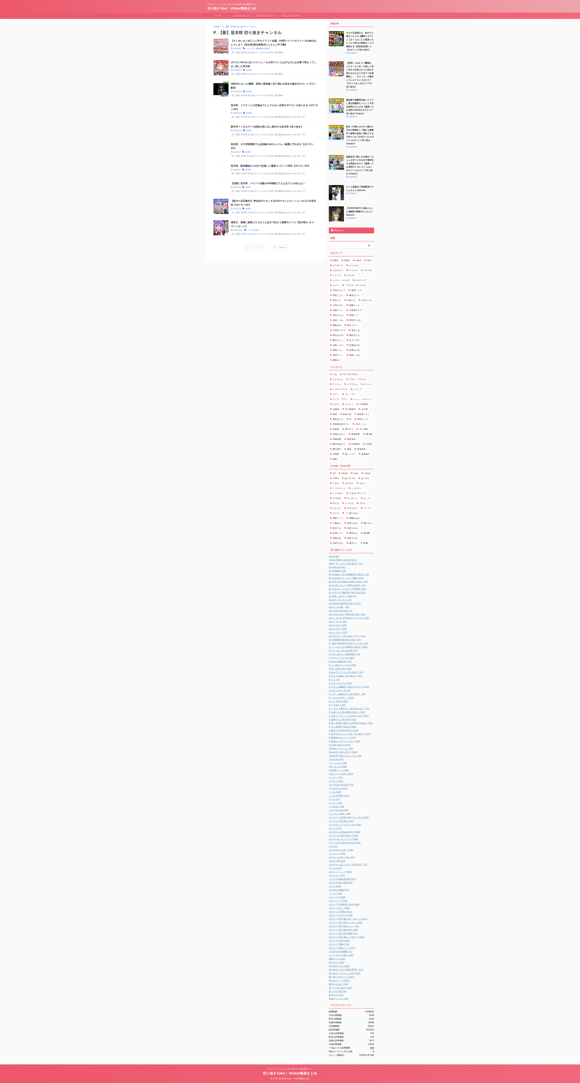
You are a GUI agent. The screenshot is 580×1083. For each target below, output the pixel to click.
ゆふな (336, 503)
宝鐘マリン (338, 310)
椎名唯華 (259, 48)
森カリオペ (352, 325)
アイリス (353, 270)
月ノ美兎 (363, 429)
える (335, 374)
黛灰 (335, 459)
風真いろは (354, 355)
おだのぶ (349, 483)
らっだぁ (349, 503)
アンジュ (337, 384)
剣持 (335, 414)
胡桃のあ (337, 538)
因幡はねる (354, 518)
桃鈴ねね (337, 325)
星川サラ (349, 429)
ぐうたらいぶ (339, 488)
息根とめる (352, 523)
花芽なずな (338, 543)
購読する (338, 230)
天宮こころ (361, 424)
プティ (336, 394)
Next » (283, 247)
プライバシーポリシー (266, 16)
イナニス (337, 275)
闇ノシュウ (350, 454)
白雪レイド (338, 533)
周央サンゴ (362, 419)
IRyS (369, 260)
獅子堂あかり (339, 444)
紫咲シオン (338, 350)
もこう (367, 498)
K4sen (345, 473)
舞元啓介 (337, 449)
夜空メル (337, 300)
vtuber (367, 473)
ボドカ (336, 513)
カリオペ (351, 275)
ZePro (336, 478)
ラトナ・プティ (340, 399)
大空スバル (366, 300)
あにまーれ (350, 478)
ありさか (365, 478)
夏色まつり (354, 295)
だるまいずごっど (357, 493)
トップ (218, 16)
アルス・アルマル (357, 379)
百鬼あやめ (354, 345)
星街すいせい (355, 320)
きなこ (362, 483)
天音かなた (338, 305)
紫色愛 (367, 533)
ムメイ (336, 285)
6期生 (347, 260)
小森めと (337, 523)
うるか (336, 483)
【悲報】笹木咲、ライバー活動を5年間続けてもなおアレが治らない (268, 183)
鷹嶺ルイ (337, 360)
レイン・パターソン (362, 399)
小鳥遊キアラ (355, 310)
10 (274, 247)
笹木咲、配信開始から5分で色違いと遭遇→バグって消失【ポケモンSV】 (270, 165)
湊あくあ (355, 330)
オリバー (368, 384)
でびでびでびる (350, 374)
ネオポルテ (352, 508)
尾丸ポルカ (338, 315)
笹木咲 (267, 48)
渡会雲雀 (351, 439)
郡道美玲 (361, 449)
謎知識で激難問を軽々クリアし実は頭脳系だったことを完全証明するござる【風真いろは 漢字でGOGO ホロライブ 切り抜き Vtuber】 (360, 107)
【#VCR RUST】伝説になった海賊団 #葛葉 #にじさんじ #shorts (359, 211)
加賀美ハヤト (363, 414)
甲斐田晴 (355, 444)
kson (356, 473)
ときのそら (338, 270)
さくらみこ (354, 265)
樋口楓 (369, 434)
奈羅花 (336, 429)
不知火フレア (339, 290)
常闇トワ (353, 315)
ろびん (362, 503)
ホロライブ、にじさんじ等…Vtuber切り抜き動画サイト (290, 1069)
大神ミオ (351, 300)
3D (334, 473)
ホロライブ (361, 280)
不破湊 (336, 409)
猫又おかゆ (338, 335)
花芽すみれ (352, 538)
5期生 (335, 260)
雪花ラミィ (338, 355)
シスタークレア (340, 389)
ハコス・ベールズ (341, 280)
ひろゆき (337, 498)
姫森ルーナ (354, 305)
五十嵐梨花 (350, 409)
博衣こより (338, 295)
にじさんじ (250, 48)
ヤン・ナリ (350, 394)
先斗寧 (364, 409)
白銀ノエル (338, 345)
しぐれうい (356, 488)
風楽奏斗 (365, 454)
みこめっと (352, 498)
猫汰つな (337, 528)
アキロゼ (368, 270)
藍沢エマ (353, 543)
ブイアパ (368, 508)
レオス (250, 230)
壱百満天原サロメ (341, 424)
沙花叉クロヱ (339, 330)
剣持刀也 (347, 414)
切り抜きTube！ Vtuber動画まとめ (231, 8)
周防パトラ (338, 518)
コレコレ (337, 508)
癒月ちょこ (338, 340)
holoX (358, 260)
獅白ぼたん (354, 335)
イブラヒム (352, 384)
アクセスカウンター (290, 16)
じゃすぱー (338, 493)
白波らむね (352, 528)
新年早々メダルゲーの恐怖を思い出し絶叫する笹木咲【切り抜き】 (267, 126)
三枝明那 (363, 404)
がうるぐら (338, 265)
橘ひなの (368, 523)
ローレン (349, 404)
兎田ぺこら (356, 290)
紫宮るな (353, 533)
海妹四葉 (337, 439)
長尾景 (336, 454)
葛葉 (349, 449)
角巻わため (354, 350)
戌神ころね (338, 320)
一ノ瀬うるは (351, 513)
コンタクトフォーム (242, 16)
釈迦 (366, 543)
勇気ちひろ (338, 419)
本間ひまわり (339, 434)
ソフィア (357, 389)
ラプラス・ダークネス (355, 285)
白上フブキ (354, 340)
